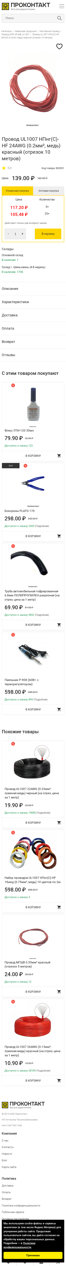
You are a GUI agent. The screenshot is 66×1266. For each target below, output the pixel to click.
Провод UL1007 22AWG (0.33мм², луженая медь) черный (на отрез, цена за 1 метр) (32, 793)
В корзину (48, 233)
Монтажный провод (49, 31)
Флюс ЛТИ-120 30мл (19, 430)
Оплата (6, 1192)
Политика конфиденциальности (21, 1205)
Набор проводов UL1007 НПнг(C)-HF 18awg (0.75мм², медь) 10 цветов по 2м (33, 880)
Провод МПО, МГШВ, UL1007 (15, 34)
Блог (4, 1160)
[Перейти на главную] (26, 9)
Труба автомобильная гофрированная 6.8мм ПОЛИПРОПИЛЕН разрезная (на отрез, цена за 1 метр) (32, 595)
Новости (7, 1153)
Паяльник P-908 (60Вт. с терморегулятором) (22, 682)
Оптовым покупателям (15, 1218)
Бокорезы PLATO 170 (20, 511)
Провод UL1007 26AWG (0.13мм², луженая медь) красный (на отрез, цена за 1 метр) (32, 1051)
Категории (6, 31)
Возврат (7, 1198)
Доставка (7, 1185)
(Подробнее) (42, 526)
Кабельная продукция (26, 31)
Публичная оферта (13, 1212)
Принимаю (33, 1255)
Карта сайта (9, 1167)
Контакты (8, 1147)
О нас (5, 1140)
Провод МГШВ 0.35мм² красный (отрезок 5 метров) (27, 964)
